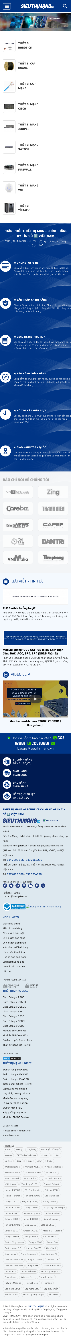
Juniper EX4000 (12, 1207)
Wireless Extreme (33, 1172)
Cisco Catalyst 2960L (14, 1007)
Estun (39, 1161)
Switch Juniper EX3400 (16, 1074)
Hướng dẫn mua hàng (15, 957)
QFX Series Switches (26, 1155)
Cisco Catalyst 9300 (13, 1026)
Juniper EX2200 (30, 1230)
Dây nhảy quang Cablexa (16, 1093)
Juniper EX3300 (50, 1236)
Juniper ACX (52, 1259)
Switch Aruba (54, 1178)
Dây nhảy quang (30, 1201)
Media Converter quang (15, 1098)
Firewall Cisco (32, 1283)
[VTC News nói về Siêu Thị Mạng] (18, 525)
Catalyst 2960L (31, 1236)
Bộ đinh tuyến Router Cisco (18, 1040)
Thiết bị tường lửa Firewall (17, 1045)
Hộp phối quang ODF (14, 1112)
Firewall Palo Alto (52, 1184)
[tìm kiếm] (67, 6)
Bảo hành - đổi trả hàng (16, 947)
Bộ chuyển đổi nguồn (51, 1149)
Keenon (8, 1155)
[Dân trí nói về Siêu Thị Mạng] (53, 541)
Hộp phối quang (50, 1219)
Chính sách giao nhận (14, 943)
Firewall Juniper (46, 1277)
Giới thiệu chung (12, 924)
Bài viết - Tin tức (28, 581)
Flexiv (29, 1161)
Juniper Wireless (28, 1271)
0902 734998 (34, 874)
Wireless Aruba (32, 1166)
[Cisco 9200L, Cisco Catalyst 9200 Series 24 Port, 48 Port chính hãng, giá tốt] (35, 22)
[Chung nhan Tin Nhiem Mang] (43, 907)
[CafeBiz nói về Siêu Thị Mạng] (18, 508)
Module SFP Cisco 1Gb (14, 1031)
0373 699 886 (15, 874)
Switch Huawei (12, 1178)
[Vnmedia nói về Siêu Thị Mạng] (18, 557)
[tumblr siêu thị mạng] (44, 885)
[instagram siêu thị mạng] (25, 885)
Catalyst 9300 (11, 1219)
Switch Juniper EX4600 (16, 1079)
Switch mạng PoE (12, 1108)
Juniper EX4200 (33, 1248)
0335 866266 (34, 860)
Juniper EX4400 (12, 1225)
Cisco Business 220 (14, 1259)
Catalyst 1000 (51, 1190)
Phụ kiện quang (28, 1254)
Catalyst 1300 (49, 1201)
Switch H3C (51, 1172)
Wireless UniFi (11, 1294)
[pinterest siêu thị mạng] (37, 885)
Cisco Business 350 (52, 1265)
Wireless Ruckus (12, 1172)
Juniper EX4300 (52, 1213)
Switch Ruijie (30, 1178)
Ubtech (57, 1155)
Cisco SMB (51, 1248)
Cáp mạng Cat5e (12, 1288)
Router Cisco (52, 1242)
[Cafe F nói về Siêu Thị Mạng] (53, 525)
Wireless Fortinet (12, 1166)
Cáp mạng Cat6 (32, 1288)
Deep (19, 1161)
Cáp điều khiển (51, 1288)
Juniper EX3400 (32, 1195)
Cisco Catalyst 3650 (13, 1011)
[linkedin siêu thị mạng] (31, 885)
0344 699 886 (15, 860)
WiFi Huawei (11, 1184)
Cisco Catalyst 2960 (13, 997)
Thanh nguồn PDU (30, 1184)
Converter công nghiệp (15, 1103)
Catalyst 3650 (47, 1225)
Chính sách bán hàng (14, 938)
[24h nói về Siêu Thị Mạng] (18, 541)
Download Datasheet (14, 966)
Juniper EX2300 (12, 1190)
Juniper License (34, 1259)
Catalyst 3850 (11, 1230)
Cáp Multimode (52, 1195)
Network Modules (13, 1283)
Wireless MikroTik (52, 1166)
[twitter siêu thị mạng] (12, 885)
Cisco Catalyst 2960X (14, 1002)
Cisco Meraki (10, 1277)
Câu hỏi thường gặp (13, 962)
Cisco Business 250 (14, 1265)
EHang (19, 1149)
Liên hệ (7, 971)
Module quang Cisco (50, 1271)
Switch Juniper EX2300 (16, 1070)
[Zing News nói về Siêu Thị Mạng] (53, 492)
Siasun (8, 1149)
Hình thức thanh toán (14, 952)
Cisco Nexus (10, 1254)
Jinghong (31, 1149)
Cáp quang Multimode (15, 1089)
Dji (42, 1178)
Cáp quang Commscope (54, 1207)
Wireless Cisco (27, 1277)
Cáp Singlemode (32, 1190)
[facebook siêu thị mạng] (6, 885)
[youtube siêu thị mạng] (18, 885)
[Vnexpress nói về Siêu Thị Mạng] (18, 492)
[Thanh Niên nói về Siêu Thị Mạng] (53, 508)
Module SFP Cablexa (52, 1230)
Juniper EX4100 (12, 1213)
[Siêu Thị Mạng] (37, 6)
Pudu (49, 1161)
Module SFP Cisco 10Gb (15, 1035)
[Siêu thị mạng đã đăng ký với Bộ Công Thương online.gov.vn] (14, 907)
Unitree (8, 1161)
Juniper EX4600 (30, 1219)
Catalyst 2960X (12, 1236)
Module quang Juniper (33, 1294)
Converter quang (32, 1213)
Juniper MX (32, 1265)
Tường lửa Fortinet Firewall (17, 1084)
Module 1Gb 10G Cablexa (16, 1117)
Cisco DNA (54, 1294)
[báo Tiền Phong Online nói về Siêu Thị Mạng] (53, 557)
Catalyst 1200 (11, 1201)
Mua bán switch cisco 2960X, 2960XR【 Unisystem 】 (35, 723)
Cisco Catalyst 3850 (13, 1016)
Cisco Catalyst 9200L (14, 1021)
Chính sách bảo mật (13, 933)
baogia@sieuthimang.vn (35, 748)
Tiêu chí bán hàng (12, 928)
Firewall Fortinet (12, 1195)
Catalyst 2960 (35, 1242)
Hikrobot (45, 1155)
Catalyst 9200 (31, 1207)
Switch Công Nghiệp (14, 1242)
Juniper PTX (10, 1271)
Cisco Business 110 (49, 1254)
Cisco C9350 (30, 1225)
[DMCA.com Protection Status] (12, 1058)
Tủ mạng (47, 1283)
